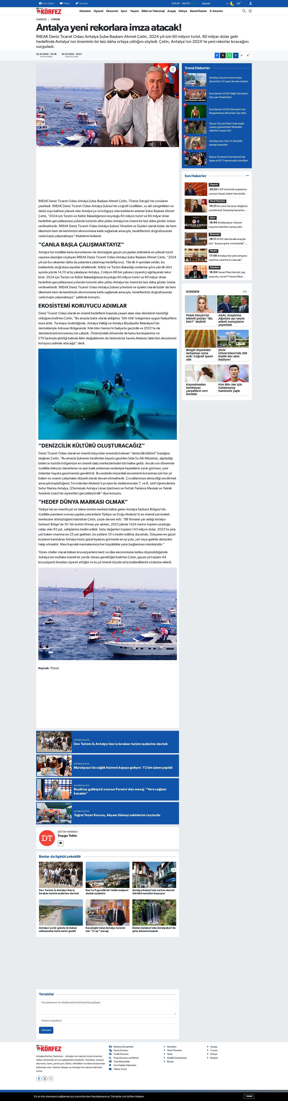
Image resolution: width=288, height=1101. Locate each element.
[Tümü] (247, 176)
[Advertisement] (107, 172)
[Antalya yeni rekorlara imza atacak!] (107, 105)
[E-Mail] (60, 843)
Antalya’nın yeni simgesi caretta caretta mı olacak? (228, 258)
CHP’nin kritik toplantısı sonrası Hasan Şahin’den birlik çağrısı (228, 192)
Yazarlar (83, 3)
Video (67, 3)
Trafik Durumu (121, 1054)
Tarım (170, 1054)
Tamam (249, 1096)
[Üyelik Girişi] (249, 3)
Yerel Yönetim (217, 201)
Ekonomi (112, 11)
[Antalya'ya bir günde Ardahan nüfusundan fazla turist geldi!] (61, 912)
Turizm (55, 19)
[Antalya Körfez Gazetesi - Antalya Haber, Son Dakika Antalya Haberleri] (48, 11)
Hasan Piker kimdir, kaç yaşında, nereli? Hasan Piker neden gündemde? (227, 275)
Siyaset (99, 11)
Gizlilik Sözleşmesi (177, 1058)
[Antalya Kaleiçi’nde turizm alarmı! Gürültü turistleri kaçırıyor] (154, 874)
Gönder (46, 1030)
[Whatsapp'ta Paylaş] (229, 55)
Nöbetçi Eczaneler (124, 1046)
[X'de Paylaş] (223, 55)
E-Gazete (216, 11)
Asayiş (171, 11)
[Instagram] (51, 1078)
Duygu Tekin (67, 835)
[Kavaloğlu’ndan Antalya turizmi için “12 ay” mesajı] (108, 912)
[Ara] (244, 11)
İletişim (214, 1058)
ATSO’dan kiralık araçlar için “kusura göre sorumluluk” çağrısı (227, 242)
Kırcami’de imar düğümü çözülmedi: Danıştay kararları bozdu (228, 209)
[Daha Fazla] (235, 55)
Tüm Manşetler (122, 1061)
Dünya (183, 11)
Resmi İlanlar (198, 11)
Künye (170, 1061)
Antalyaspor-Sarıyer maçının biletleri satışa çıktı (225, 224)
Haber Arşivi (120, 1069)
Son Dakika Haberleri (125, 1065)
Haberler (41, 19)
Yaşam (134, 11)
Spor (124, 11)
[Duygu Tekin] (47, 838)
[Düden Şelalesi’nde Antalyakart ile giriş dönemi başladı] (154, 912)
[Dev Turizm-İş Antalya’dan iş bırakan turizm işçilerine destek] (61, 874)
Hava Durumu (121, 1050)
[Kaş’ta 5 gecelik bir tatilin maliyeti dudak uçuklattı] (108, 874)
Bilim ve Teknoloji (153, 11)
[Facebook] (39, 1078)
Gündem (85, 11)
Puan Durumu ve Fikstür (126, 1058)
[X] (45, 1078)
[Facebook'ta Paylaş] (217, 55)
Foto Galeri (48, 3)
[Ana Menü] (250, 11)
